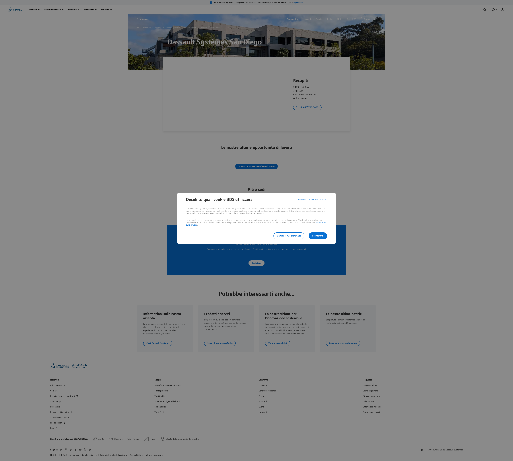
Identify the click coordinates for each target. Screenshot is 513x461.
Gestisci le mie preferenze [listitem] (289, 236)
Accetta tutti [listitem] (318, 236)
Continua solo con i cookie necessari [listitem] (311, 199)
